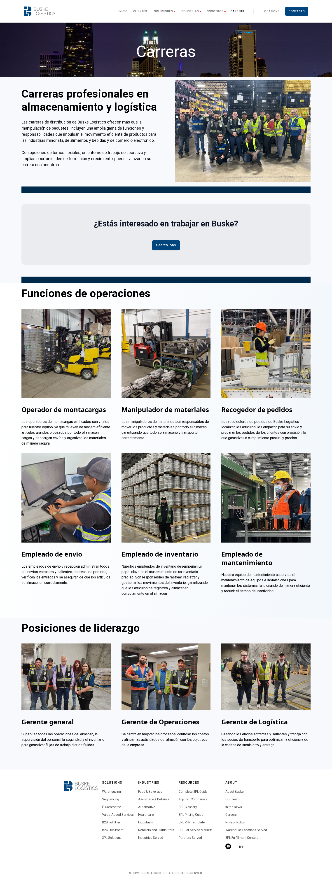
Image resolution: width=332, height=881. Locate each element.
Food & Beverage (150, 791)
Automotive (146, 807)
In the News (233, 807)
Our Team (232, 799)
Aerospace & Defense (153, 799)
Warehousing (111, 791)
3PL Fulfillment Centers (241, 837)
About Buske (234, 791)
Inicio (123, 11)
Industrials (145, 822)
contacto (297, 11)
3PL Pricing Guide (191, 814)
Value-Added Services (118, 814)
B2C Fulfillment (113, 830)
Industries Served (150, 837)
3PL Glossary (188, 807)
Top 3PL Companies (193, 799)
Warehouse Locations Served (246, 830)
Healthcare (146, 814)
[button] (163, 11)
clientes (140, 11)
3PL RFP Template (192, 822)
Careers (237, 11)
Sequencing (110, 799)
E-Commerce (111, 807)
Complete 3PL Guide (193, 791)
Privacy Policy (235, 822)
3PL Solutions (112, 837)
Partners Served (190, 837)
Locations (271, 11)
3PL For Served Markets (196, 830)
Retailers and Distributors (156, 830)
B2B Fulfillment (113, 822)
